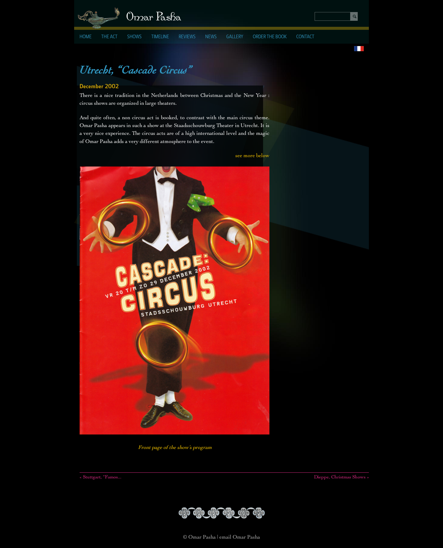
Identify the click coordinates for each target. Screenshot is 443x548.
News (211, 37)
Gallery (234, 37)
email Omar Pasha (239, 537)
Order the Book (270, 37)
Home (86, 37)
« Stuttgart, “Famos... (100, 477)
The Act (109, 37)
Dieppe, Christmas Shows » (341, 477)
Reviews (187, 37)
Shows (134, 37)
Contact (305, 37)
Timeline (160, 37)
